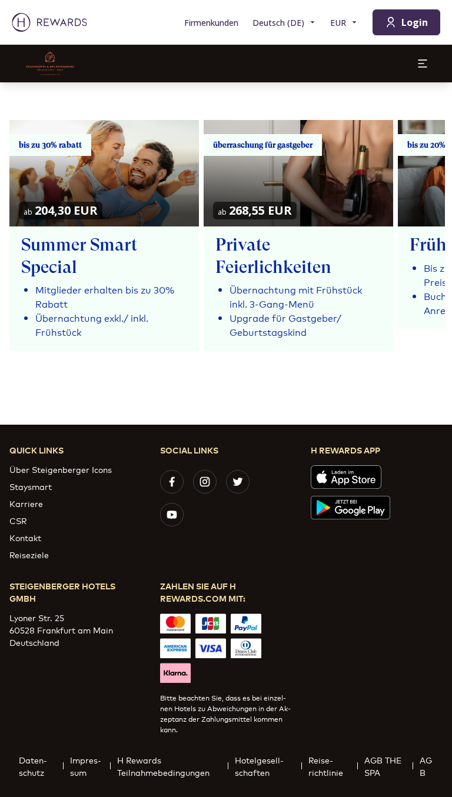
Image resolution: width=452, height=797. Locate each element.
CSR (17, 520)
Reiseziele (29, 554)
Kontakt (25, 537)
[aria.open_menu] (422, 63)
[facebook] (172, 481)
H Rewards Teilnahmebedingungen (163, 766)
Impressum (85, 766)
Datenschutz (33, 766)
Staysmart (30, 486)
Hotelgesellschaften (259, 766)
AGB (426, 766)
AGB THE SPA (382, 766)
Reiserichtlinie (325, 766)
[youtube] (172, 514)
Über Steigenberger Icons (60, 469)
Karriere (26, 503)
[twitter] (238, 481)
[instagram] (205, 481)
